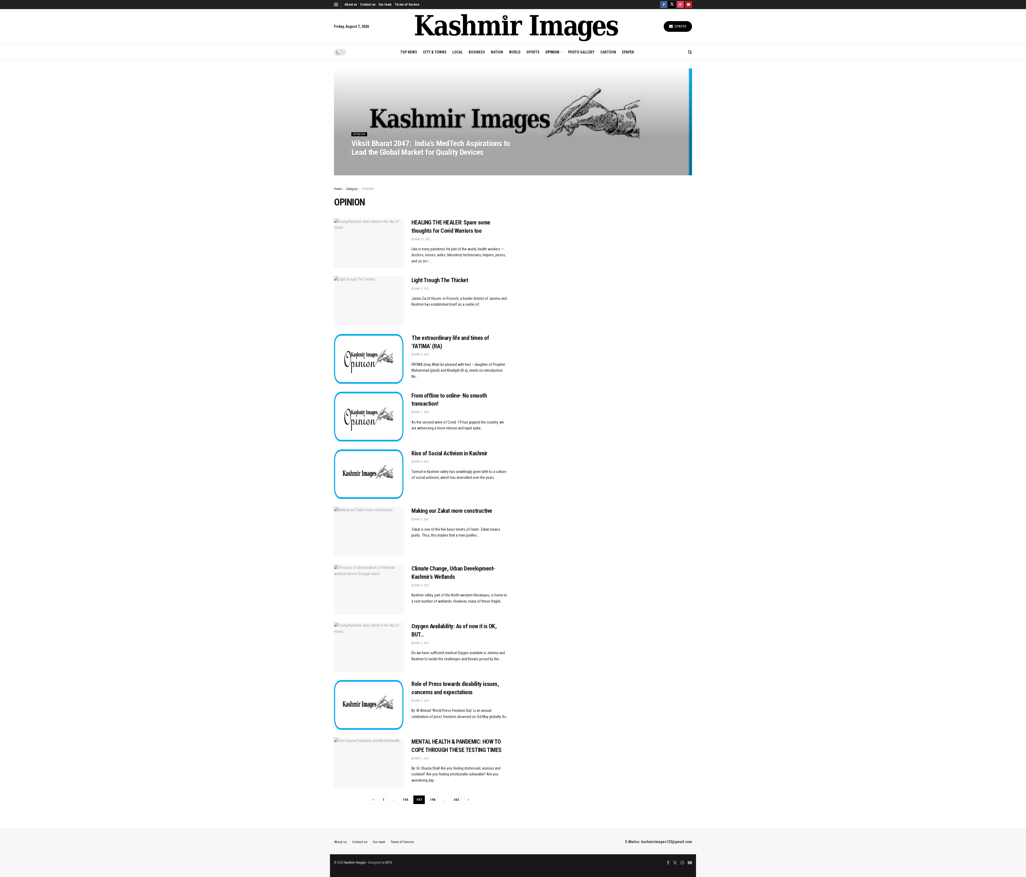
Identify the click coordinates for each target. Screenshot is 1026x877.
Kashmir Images (355, 862)
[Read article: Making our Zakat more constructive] (368, 532)
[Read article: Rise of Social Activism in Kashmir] (368, 474)
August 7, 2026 (364, 163)
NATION (497, 52)
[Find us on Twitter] (672, 4)
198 (433, 800)
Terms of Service (407, 4)
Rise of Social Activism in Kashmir (449, 453)
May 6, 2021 (421, 461)
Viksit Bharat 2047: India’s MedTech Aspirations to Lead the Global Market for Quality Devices (430, 148)
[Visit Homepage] (516, 26)
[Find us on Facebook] (663, 4)
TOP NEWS (408, 52)
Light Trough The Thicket (439, 280)
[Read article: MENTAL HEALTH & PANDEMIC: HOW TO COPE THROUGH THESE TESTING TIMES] (368, 762)
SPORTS (532, 52)
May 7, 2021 (421, 412)
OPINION (552, 52)
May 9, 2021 (421, 288)
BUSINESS (477, 52)
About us (351, 4)
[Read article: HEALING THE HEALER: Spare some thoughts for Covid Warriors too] (368, 243)
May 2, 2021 (421, 701)
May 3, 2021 (421, 643)
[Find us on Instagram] (680, 4)
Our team (385, 4)
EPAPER (628, 52)
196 (405, 800)
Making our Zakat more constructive (451, 510)
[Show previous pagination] (373, 799)
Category (351, 189)
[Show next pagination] (468, 799)
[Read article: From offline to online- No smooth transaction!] (368, 416)
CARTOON (608, 52)
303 (456, 800)
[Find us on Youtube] (688, 4)
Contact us (367, 4)
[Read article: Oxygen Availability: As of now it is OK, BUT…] (368, 647)
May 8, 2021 (421, 354)
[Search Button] (690, 52)
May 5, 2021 (421, 519)
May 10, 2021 (422, 239)
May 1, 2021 (421, 758)
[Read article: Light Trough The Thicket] (368, 301)
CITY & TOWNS (434, 52)
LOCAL (457, 52)
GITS (389, 862)
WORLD (514, 52)
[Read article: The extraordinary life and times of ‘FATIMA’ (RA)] (368, 359)
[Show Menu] (336, 4)
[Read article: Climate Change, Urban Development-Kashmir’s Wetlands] (368, 589)
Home (338, 189)
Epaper (680, 26)
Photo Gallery (581, 52)
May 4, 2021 (421, 585)
